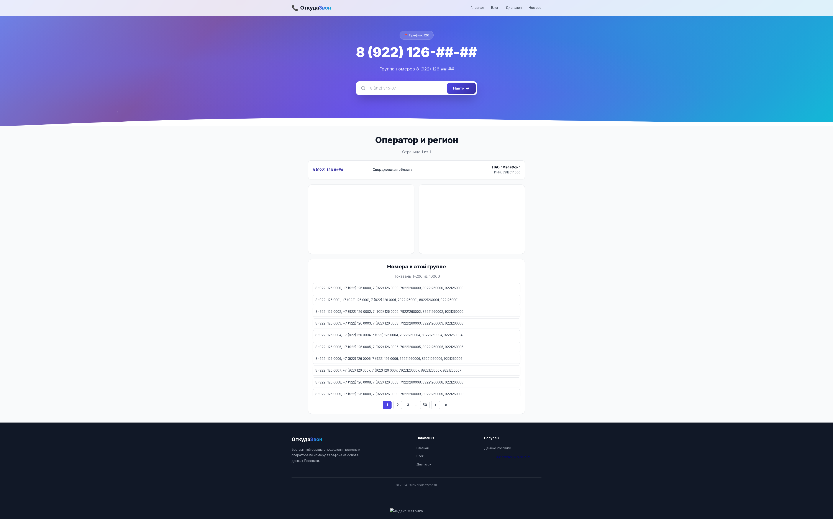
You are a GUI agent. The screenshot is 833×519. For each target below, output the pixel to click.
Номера (535, 8)
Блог (495, 8)
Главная (477, 8)
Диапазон (514, 8)
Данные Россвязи (497, 448)
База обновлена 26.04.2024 (512, 457)
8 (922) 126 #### (328, 170)
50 (425, 405)
